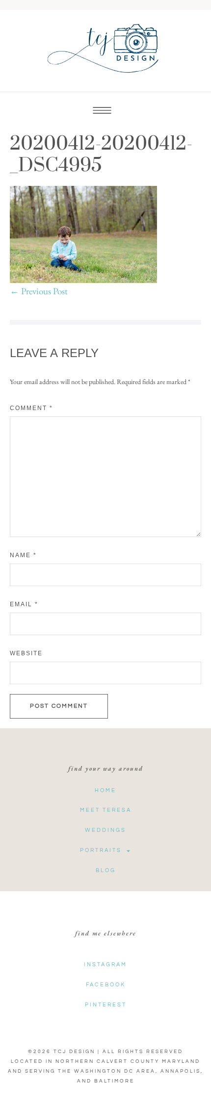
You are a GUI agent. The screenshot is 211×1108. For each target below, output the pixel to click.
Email (24, 604)
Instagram (105, 964)
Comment (31, 408)
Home (105, 790)
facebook (106, 984)
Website (26, 653)
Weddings (105, 830)
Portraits (101, 850)
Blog (106, 870)
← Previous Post (39, 291)
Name (23, 555)
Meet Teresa (106, 810)
